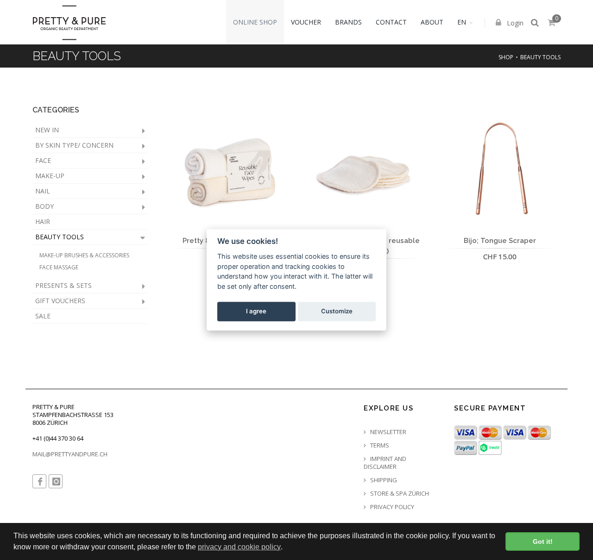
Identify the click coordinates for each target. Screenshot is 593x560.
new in (47, 129)
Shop (505, 57)
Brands (348, 22)
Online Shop (255, 22)
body (44, 206)
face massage (58, 267)
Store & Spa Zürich (399, 494)
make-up (49, 175)
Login (514, 23)
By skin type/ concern (74, 145)
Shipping (383, 480)
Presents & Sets (63, 285)
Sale (42, 315)
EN (461, 22)
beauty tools (540, 57)
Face (43, 160)
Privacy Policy (391, 507)
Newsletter (387, 432)
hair (42, 221)
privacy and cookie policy (239, 547)
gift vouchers (60, 300)
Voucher (306, 22)
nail (42, 191)
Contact (391, 22)
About (432, 22)
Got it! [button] (543, 541)
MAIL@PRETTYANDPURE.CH (69, 454)
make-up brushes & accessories (84, 255)
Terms (379, 445)
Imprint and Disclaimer (385, 463)
